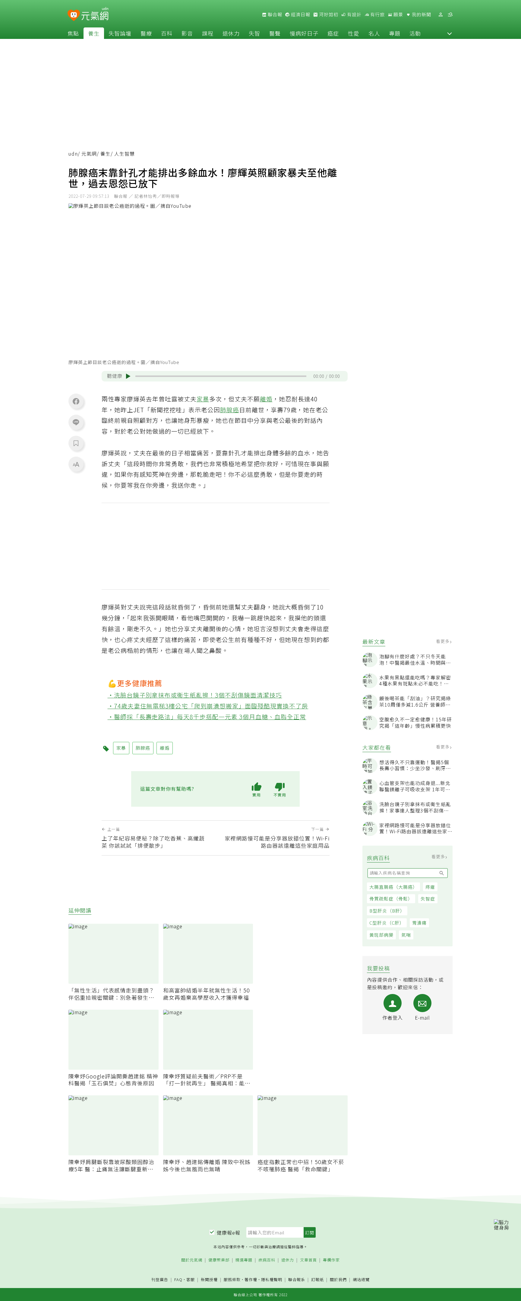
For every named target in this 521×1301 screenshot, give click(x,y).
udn (73, 153)
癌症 (333, 33)
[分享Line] (76, 421)
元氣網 (89, 153)
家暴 (203, 398)
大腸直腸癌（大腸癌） (393, 887)
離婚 (266, 398)
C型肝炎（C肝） (386, 923)
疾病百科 (266, 1260)
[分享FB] (76, 401)
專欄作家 (331, 1260)
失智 (254, 33)
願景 (397, 14)
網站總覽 (361, 1279)
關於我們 (338, 1279)
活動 (415, 33)
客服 (190, 1279)
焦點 (73, 33)
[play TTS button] (128, 376)
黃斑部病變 (381, 935)
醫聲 (275, 33)
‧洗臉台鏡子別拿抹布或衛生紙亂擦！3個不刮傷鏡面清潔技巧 (195, 695)
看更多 (443, 641)
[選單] (450, 14)
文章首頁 (308, 1260)
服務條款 (232, 1279)
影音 (187, 33)
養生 (93, 33)
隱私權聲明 (271, 1279)
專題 (394, 33)
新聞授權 (209, 1279)
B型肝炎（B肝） (387, 910)
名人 (374, 33)
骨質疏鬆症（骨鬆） (391, 898)
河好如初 (328, 14)
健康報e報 (228, 1233)
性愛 (353, 33)
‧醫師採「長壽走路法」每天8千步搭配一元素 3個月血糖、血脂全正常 (207, 716)
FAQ (178, 1279)
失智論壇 (120, 33)
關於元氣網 (191, 1260)
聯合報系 (296, 1279)
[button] (449, 33)
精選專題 (243, 1260)
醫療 (146, 33)
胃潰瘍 (419, 923)
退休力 (231, 33)
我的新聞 (421, 14)
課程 (207, 33)
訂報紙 (317, 1279)
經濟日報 (300, 14)
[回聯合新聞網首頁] (74, 15)
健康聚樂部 (218, 1260)
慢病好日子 (304, 33)
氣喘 (406, 935)
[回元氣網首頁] (94, 14)
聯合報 (274, 14)
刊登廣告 (159, 1279)
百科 (166, 33)
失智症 (428, 898)
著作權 (251, 1279)
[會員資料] (440, 14)
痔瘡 (430, 887)
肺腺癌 (229, 409)
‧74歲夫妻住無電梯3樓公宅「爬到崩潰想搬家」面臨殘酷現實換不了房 (208, 705)
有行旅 (377, 14)
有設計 (354, 14)
